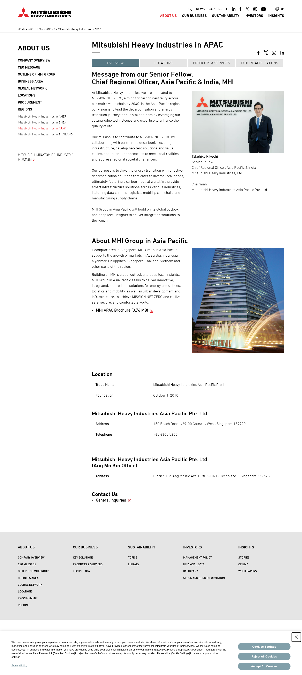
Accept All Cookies (264, 666)
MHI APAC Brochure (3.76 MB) (122, 310)
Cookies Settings (264, 646)
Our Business (194, 15)
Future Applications (259, 63)
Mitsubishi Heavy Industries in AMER (42, 116)
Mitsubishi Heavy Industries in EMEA (42, 122)
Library (133, 564)
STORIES (243, 557)
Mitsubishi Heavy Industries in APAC (42, 128)
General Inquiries (111, 500)
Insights (276, 15)
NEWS (200, 9)
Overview (115, 63)
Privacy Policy (19, 665)
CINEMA (243, 564)
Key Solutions (83, 557)
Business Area (30, 81)
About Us (168, 15)
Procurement (30, 102)
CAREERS (215, 9)
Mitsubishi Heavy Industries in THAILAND (45, 134)
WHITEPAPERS (247, 571)
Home (21, 29)
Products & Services (211, 63)
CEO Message (29, 67)
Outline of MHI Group (36, 74)
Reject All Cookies (264, 656)
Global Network (32, 88)
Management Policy (197, 557)
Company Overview (34, 60)
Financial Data (194, 564)
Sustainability (225, 15)
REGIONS (49, 29)
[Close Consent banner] (296, 637)
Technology (81, 571)
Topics (132, 557)
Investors (253, 15)
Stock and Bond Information (204, 578)
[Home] (44, 12)
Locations (163, 63)
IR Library (190, 571)
